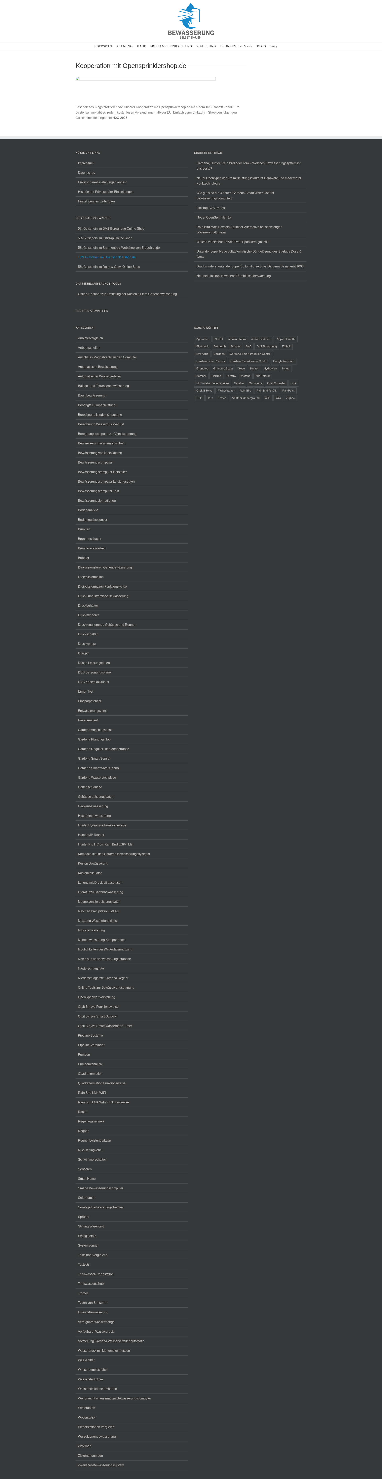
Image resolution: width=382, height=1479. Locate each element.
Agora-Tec (202, 339)
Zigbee (290, 397)
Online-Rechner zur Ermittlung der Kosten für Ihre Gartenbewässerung (127, 294)
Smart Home (87, 1178)
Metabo (245, 375)
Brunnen (84, 529)
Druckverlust (87, 643)
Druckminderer (88, 615)
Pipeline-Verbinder (91, 1045)
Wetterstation (87, 1417)
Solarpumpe (86, 1197)
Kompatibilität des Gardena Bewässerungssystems (114, 854)
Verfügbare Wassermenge (96, 1322)
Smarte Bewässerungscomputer (100, 1188)
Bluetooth (220, 346)
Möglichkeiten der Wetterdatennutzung (105, 949)
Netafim (239, 383)
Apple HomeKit (286, 339)
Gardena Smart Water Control (99, 768)
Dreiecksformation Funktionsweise (102, 586)
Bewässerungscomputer (95, 462)
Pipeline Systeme (90, 1035)
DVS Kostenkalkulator (93, 682)
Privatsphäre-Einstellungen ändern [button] (102, 182)
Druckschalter (87, 634)
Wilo (278, 397)
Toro (210, 397)
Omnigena (255, 383)
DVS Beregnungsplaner (95, 672)
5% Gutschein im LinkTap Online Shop (105, 238)
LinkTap (216, 375)
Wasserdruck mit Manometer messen (104, 1350)
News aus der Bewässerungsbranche (104, 959)
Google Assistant (283, 361)
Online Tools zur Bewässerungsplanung (106, 987)
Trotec (222, 397)
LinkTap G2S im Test (211, 208)
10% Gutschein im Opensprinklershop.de (107, 257)
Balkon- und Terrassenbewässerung (103, 386)
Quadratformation (90, 1073)
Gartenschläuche (90, 787)
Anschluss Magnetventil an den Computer (107, 357)
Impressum (86, 163)
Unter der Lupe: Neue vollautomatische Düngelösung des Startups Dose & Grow (249, 254)
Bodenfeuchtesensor (92, 519)
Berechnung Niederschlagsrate (100, 414)
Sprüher (83, 1217)
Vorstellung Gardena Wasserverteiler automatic (111, 1341)
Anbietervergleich (90, 338)
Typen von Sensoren (92, 1302)
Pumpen (84, 1054)
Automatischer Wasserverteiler (99, 376)
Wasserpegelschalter (93, 1369)
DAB (248, 346)
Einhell (286, 346)
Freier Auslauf (88, 720)
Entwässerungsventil (92, 710)
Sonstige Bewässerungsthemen (100, 1207)
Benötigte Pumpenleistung (96, 405)
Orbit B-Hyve (204, 390)
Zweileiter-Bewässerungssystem (101, 1465)
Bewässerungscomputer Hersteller (102, 472)
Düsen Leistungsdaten (94, 663)
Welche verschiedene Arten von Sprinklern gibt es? (233, 242)
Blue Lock (202, 346)
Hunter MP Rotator (91, 835)
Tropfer (83, 1293)
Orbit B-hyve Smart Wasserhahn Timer (105, 1026)
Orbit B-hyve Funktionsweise (98, 1006)
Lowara (231, 375)
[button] (282, 46)
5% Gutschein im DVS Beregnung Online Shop (111, 228)
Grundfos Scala (223, 368)
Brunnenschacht (89, 538)
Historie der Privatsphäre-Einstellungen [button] (106, 191)
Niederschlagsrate (91, 968)
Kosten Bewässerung (93, 863)
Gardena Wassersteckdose (97, 777)
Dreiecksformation (91, 577)
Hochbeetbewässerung (94, 815)
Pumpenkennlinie (90, 1064)
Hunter (254, 368)
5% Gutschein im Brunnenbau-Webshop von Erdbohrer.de (119, 247)
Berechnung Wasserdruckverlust (101, 424)
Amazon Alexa (237, 339)
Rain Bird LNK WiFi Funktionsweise (103, 1102)
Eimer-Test (85, 691)
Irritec (285, 368)
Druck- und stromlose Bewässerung (103, 596)
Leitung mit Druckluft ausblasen (100, 882)
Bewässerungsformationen (97, 500)
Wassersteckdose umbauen (97, 1389)
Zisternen (84, 1446)
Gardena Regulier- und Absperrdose (103, 749)
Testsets (84, 1264)
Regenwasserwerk (91, 1121)
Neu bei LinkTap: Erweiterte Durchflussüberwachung (234, 276)
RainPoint (288, 390)
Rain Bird (245, 390)
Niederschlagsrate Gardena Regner (103, 978)
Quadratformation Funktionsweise (102, 1083)
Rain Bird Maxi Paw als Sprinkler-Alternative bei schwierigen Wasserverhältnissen (239, 229)
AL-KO (218, 339)
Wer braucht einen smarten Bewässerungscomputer (114, 1398)
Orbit (293, 383)
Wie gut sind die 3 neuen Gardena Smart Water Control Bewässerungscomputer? (235, 195)
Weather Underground (245, 397)
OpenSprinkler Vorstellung (96, 997)
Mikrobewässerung (91, 930)
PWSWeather (226, 390)
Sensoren (85, 1169)
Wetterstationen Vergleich (96, 1427)
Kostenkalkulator (90, 873)
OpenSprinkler (276, 383)
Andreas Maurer (261, 339)
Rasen (82, 1112)
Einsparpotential (89, 701)
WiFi (267, 397)
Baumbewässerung (91, 395)
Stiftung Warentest (91, 1226)
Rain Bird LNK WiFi (92, 1092)
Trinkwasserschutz (91, 1283)
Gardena (219, 353)
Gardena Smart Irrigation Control (250, 353)
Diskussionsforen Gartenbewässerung (105, 567)
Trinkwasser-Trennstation (96, 1274)
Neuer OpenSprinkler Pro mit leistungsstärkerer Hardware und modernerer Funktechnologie (249, 180)
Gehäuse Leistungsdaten (95, 796)
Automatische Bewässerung (98, 366)
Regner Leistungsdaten (94, 1140)
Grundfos (202, 368)
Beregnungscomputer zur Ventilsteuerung (107, 433)
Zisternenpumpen (90, 1455)
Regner (83, 1131)
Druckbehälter (88, 605)
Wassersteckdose (90, 1379)
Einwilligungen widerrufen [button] (96, 201)
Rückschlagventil (90, 1150)
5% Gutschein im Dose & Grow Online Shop (109, 266)
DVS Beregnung (267, 346)
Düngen (83, 653)
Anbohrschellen (89, 347)
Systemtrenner (88, 1245)
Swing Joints (87, 1236)
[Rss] (77, 321)
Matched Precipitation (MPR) (98, 911)
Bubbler (83, 558)
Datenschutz (87, 172)
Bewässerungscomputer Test (98, 491)
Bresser (236, 346)
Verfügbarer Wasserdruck (96, 1331)
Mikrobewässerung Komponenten (102, 940)
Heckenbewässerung (93, 806)
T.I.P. (199, 397)
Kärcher (201, 375)
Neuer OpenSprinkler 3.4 (214, 217)
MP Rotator (263, 375)
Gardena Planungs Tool (94, 739)
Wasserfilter (86, 1360)
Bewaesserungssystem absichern (102, 443)
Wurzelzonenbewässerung (97, 1436)
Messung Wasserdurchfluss (97, 920)
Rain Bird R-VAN (266, 390)
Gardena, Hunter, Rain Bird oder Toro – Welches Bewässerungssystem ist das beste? (248, 165)
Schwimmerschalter (92, 1159)
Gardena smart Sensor (210, 361)
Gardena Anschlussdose (95, 730)
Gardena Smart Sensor (94, 758)
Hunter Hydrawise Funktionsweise (102, 825)
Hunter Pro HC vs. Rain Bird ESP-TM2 (105, 844)
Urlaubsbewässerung (93, 1312)
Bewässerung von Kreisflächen (100, 453)
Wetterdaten (86, 1408)
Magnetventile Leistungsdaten (99, 901)
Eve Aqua (202, 353)
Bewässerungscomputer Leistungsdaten (106, 481)
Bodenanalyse (88, 510)
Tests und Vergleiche (92, 1255)
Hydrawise (270, 368)
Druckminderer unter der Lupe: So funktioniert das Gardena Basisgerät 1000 (250, 266)
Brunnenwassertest (91, 548)
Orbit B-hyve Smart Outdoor (97, 1016)
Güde (241, 368)
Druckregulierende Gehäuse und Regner (106, 624)
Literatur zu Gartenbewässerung (100, 892)
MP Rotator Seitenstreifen (212, 383)
